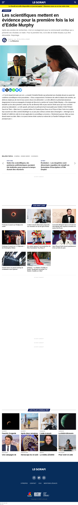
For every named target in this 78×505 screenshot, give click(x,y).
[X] (7, 90)
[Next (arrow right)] (2, 504)
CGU (40, 483)
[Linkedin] (10, 90)
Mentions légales (50, 483)
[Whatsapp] (13, 90)
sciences (35, 156)
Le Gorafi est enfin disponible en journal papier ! (39, 6)
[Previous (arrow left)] (1, 504)
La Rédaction (14, 41)
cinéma (17, 156)
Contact (33, 483)
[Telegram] (20, 90)
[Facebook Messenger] (17, 90)
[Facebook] (3, 90)
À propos (24, 483)
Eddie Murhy (25, 156)
